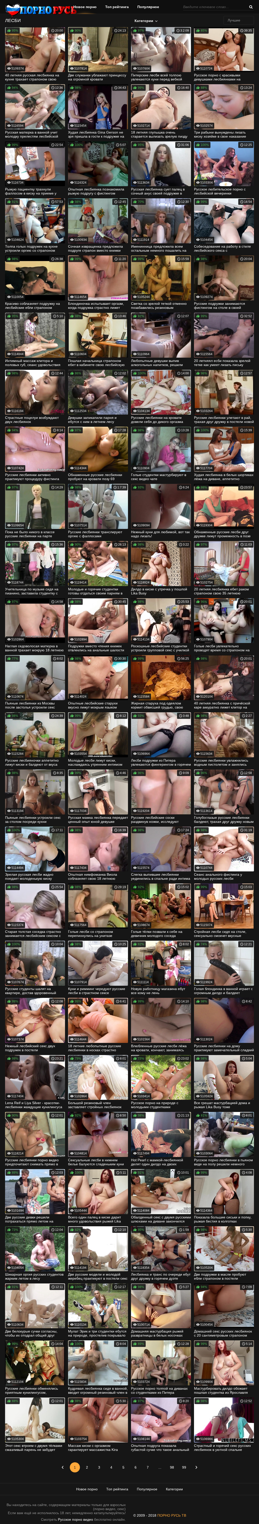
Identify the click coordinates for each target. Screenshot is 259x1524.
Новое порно (85, 7)
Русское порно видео (75, 1519)
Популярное (148, 7)
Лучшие (234, 20)
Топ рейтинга (117, 7)
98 (172, 1467)
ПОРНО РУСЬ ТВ (171, 1515)
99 (184, 1467)
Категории (144, 21)
